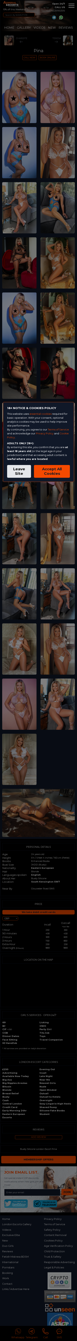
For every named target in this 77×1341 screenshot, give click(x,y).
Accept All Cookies (52, 471)
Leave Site (19, 471)
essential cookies (41, 413)
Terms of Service (58, 429)
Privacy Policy (45, 433)
